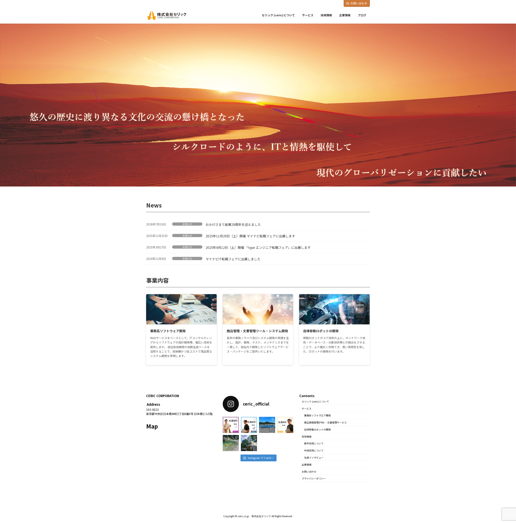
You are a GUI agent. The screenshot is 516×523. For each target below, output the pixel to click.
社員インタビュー (314, 457)
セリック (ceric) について (315, 401)
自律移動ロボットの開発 (317, 429)
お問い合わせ (358, 3)
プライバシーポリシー (314, 478)
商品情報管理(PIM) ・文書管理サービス (325, 422)
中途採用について (314, 450)
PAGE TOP (501, 503)
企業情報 (306, 464)
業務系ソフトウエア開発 (317, 415)
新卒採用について (314, 443)
